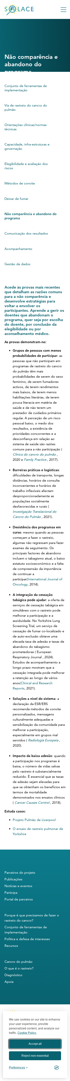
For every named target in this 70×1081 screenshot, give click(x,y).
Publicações (13, 879)
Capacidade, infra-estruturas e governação (26, 146)
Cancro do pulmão (18, 961)
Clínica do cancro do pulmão (34, 454)
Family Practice (35, 459)
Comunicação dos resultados (26, 233)
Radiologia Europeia (43, 740)
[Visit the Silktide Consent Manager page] (56, 1067)
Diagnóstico (13, 975)
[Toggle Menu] (63, 9)
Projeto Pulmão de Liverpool (34, 820)
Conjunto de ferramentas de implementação (25, 88)
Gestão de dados (17, 264)
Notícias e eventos (18, 886)
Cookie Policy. (27, 1033)
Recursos (11, 945)
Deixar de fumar (16, 199)
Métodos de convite (19, 183)
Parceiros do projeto (19, 872)
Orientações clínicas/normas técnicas (25, 127)
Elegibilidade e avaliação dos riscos (26, 166)
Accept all (35, 1043)
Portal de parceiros (18, 899)
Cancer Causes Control (32, 802)
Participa (10, 892)
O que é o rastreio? (19, 968)
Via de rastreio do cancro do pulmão (25, 107)
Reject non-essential (35, 1055)
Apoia (8, 981)
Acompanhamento (18, 249)
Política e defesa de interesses (27, 939)
